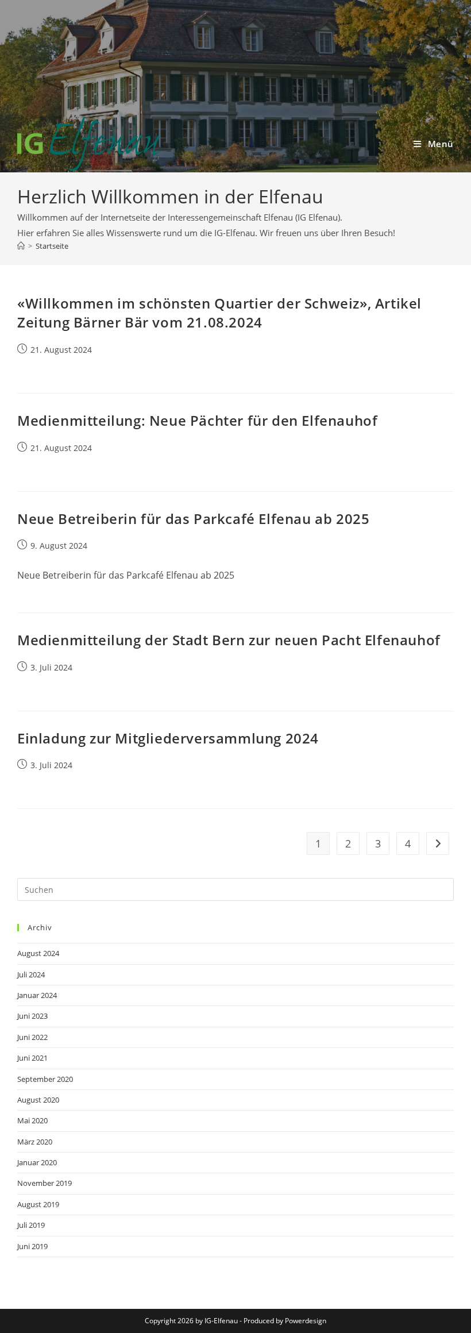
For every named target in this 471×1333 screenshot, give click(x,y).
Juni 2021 (32, 1058)
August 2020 (38, 1100)
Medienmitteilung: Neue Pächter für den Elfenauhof (197, 420)
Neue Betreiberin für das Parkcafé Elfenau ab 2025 (193, 518)
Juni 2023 (32, 1016)
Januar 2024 (37, 995)
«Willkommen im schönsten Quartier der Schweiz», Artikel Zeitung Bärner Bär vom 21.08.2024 (219, 313)
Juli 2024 (31, 974)
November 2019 (44, 1183)
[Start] (21, 246)
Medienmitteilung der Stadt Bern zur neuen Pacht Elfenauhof (229, 639)
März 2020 (34, 1141)
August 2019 (38, 1204)
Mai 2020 (32, 1120)
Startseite (52, 246)
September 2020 (45, 1079)
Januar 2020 (37, 1162)
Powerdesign (305, 1321)
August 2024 (38, 953)
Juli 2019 (31, 1225)
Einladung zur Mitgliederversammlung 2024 (168, 738)
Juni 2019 (32, 1246)
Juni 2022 (32, 1037)
